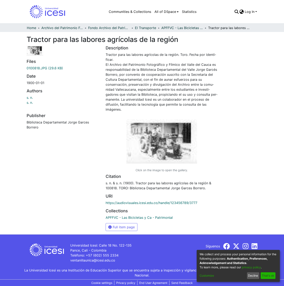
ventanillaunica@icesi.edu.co (92, 260)
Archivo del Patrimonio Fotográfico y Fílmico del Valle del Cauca (62, 28)
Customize (207, 275)
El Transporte (145, 28)
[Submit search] (236, 11)
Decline (253, 275)
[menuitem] (166, 11)
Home (31, 28)
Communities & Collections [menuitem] (130, 12)
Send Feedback (182, 283)
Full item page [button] (123, 227)
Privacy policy (125, 283)
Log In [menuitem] (249, 12)
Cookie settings (101, 283)
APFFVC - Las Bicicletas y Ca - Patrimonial (182, 28)
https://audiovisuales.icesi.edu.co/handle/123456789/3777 (151, 203)
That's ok (268, 275)
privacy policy (251, 267)
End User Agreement (153, 283)
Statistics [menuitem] (189, 12)
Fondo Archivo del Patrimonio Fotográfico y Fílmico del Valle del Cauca (109, 28)
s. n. (30, 97)
